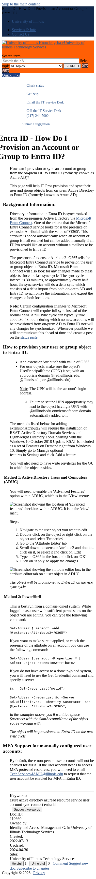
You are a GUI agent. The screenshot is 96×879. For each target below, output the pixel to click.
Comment (60, 863)
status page (28, 337)
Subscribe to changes (32, 868)
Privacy (39, 873)
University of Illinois (28, 21)
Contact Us (20, 34)
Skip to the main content (21, 4)
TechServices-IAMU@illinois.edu (36, 774)
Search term (11, 56)
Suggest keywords (27, 809)
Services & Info (24, 30)
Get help (30, 94)
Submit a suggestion (36, 124)
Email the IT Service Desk (43, 102)
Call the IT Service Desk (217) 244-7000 (41, 113)
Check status (33, 85)
